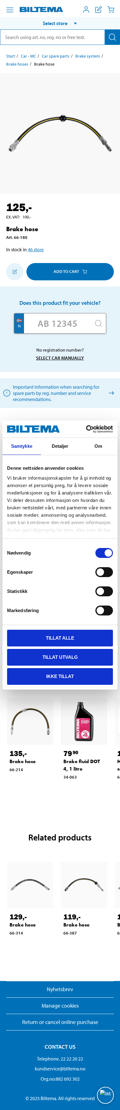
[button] (60, 23)
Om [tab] (98, 446)
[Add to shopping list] (14, 271)
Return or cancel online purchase (60, 1022)
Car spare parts (56, 56)
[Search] (112, 37)
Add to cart (66, 271)
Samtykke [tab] (21, 446)
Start (10, 56)
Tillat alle (60, 638)
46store (36, 249)
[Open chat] (105, 1095)
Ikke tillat (60, 676)
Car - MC (28, 56)
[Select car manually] (110, 393)
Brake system (87, 56)
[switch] (104, 572)
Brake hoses (17, 64)
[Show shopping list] (98, 9)
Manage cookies (60, 1005)
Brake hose (23, 761)
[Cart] (111, 9)
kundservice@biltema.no (60, 1068)
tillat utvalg (60, 657)
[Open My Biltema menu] (86, 9)
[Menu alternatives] (10, 10)
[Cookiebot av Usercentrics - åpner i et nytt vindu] (86, 429)
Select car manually (60, 358)
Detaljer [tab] (60, 446)
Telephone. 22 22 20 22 (60, 1059)
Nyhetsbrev (60, 989)
